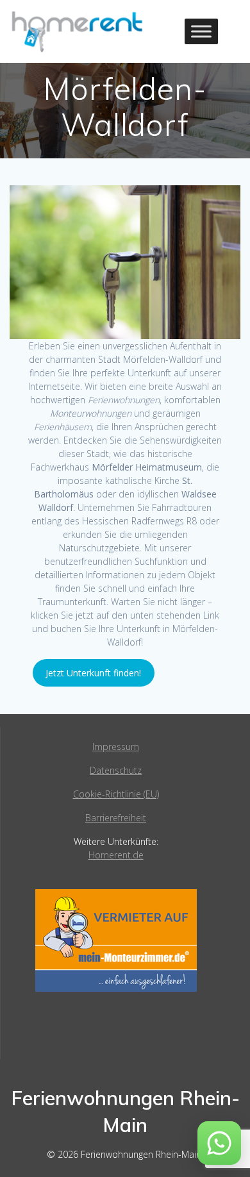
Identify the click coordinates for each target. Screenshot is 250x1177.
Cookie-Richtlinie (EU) (116, 794)
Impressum (115, 746)
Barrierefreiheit (115, 818)
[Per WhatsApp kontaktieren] (219, 1143)
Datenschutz (116, 770)
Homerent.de (116, 855)
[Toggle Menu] (201, 31)
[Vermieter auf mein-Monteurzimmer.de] (116, 988)
